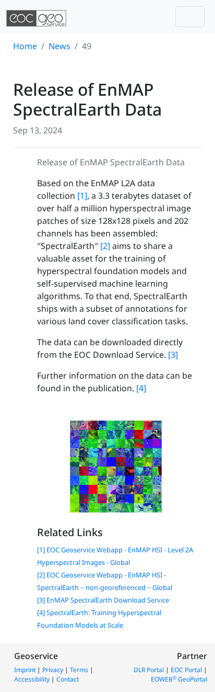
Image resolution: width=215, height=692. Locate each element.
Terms (79, 669)
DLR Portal (149, 669)
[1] (82, 195)
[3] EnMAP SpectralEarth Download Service (103, 600)
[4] (141, 388)
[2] (105, 246)
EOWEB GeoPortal (179, 679)
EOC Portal (186, 669)
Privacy (52, 669)
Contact (67, 679)
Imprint (24, 669)
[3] (173, 354)
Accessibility (32, 679)
